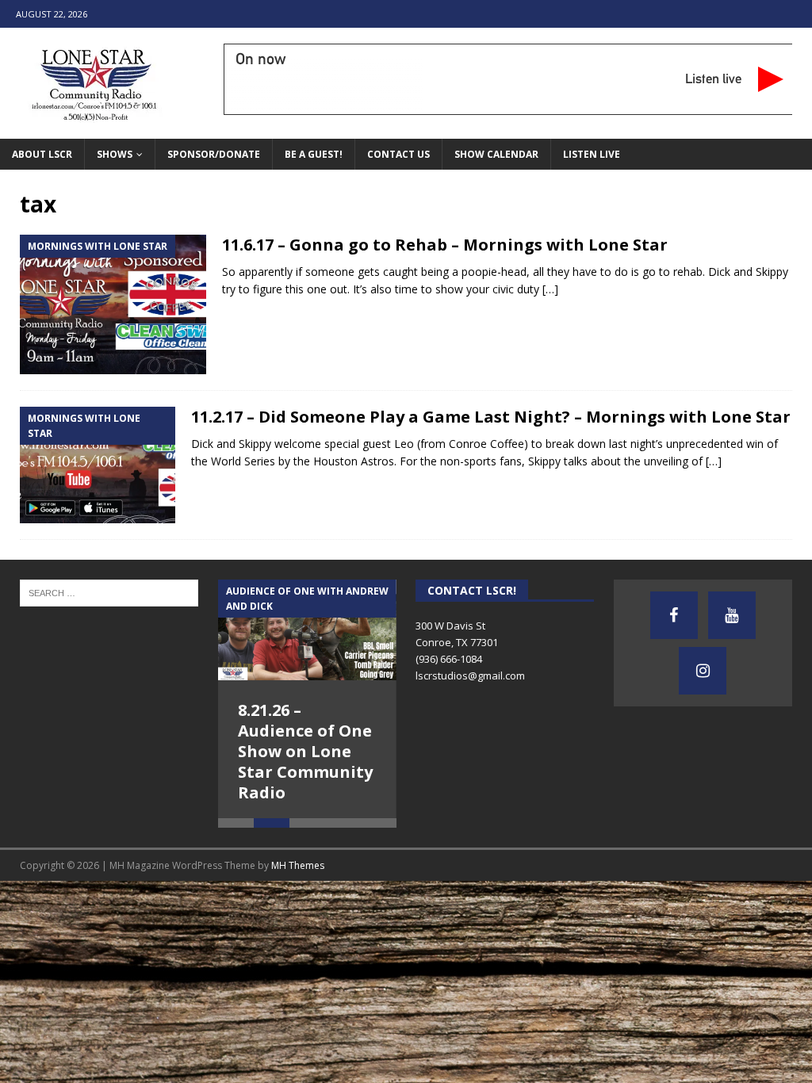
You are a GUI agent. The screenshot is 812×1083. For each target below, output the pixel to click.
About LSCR (42, 154)
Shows (114, 154)
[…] (550, 289)
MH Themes (297, 870)
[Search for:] (109, 591)
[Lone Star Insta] (702, 671)
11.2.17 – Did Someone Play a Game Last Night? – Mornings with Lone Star (491, 416)
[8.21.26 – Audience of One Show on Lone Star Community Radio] (307, 630)
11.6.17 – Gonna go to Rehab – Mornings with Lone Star (445, 244)
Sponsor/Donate (213, 154)
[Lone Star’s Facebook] (674, 615)
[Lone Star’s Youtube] (732, 615)
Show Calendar (496, 154)
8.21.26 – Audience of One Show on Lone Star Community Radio (305, 751)
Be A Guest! (314, 154)
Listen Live (591, 154)
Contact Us (398, 154)
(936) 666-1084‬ (449, 659)
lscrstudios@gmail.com (470, 675)
